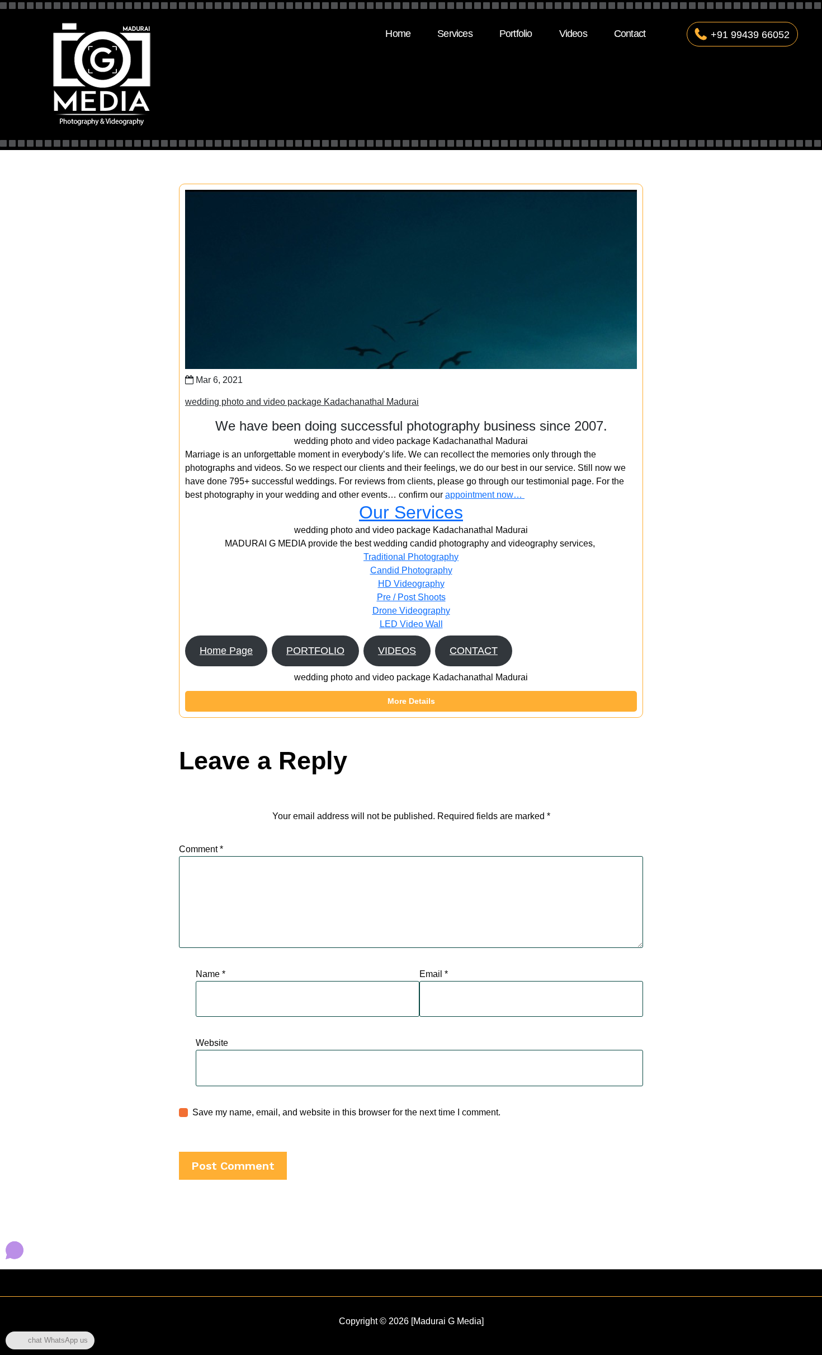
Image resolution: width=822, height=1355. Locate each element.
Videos (573, 33)
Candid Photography (411, 570)
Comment (201, 849)
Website (212, 1043)
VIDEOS (397, 650)
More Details (411, 701)
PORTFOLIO (315, 650)
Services (455, 33)
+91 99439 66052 (750, 34)
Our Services (411, 512)
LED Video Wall (411, 624)
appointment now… (485, 494)
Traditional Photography (411, 557)
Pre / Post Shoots (411, 597)
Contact (629, 33)
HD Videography (411, 583)
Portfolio (515, 33)
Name (210, 974)
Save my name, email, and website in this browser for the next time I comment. (346, 1112)
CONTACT (474, 650)
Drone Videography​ (411, 610)
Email (433, 974)
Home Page (226, 650)
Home (397, 33)
